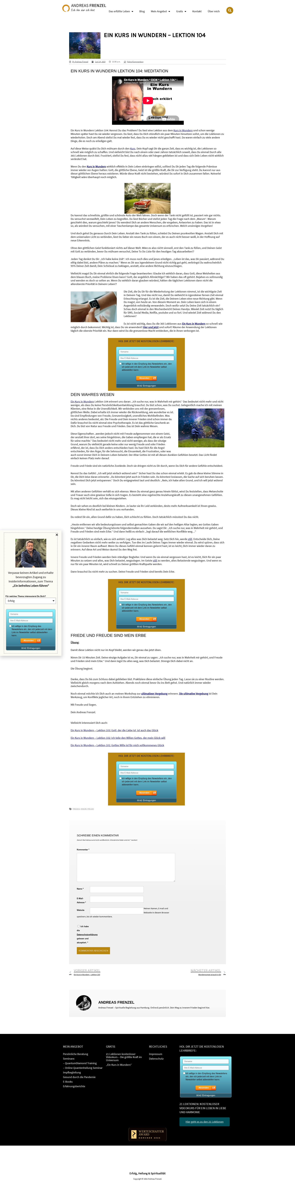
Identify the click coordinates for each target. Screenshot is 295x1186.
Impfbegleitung (72, 1072)
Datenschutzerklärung (87, 934)
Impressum (155, 1054)
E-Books (68, 1081)
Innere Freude (87, 809)
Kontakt (197, 11)
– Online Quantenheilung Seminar (82, 1068)
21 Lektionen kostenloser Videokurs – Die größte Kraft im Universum (124, 1057)
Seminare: (69, 1058)
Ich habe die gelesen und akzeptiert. (83, 934)
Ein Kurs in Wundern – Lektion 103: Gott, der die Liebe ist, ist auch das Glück (114, 730)
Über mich (214, 11)
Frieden (76, 809)
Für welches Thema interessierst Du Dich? (26, 596)
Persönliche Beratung (75, 1054)
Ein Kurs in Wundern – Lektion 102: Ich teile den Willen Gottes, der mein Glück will (118, 738)
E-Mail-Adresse (81, 900)
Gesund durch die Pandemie (79, 1077)
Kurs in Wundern (96, 166)
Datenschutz (156, 1058)
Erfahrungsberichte (74, 1086)
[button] (56, 534)
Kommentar (83, 849)
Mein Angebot (159, 11)
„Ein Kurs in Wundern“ (119, 1064)
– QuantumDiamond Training (80, 1063)
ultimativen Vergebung (154, 693)
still (190, 539)
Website (80, 910)
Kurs (132, 148)
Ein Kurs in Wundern (82, 401)
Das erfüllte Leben (119, 11)
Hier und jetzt (151, 327)
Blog (142, 11)
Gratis (179, 11)
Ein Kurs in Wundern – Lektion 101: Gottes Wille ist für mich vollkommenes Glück (117, 745)
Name (80, 889)
